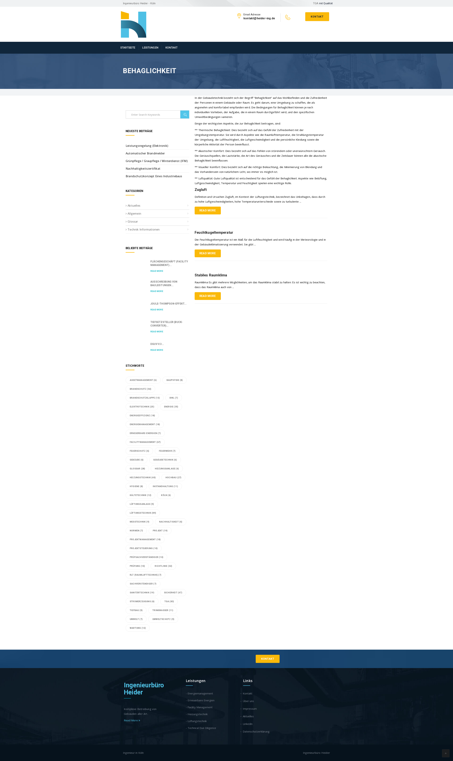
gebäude (136, 460)
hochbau (173, 477)
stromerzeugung (142, 601)
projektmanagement (145, 539)
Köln (166, 495)
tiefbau (136, 610)
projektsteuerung (143, 548)
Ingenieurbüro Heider (144, 689)
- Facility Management (199, 707)
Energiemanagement (145, 424)
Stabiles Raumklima (211, 275)
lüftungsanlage (142, 504)
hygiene (136, 486)
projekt (160, 530)
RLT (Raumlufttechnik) (145, 575)
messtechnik (139, 522)
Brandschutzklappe (145, 398)
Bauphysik (175, 380)
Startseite (127, 47)
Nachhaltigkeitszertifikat (143, 169)
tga (169, 601)
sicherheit (173, 592)
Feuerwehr (167, 451)
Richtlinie (163, 566)
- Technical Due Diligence (201, 728)
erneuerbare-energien (145, 433)
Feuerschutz (139, 451)
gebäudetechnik (165, 460)
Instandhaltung (165, 486)
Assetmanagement (143, 380)
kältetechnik (140, 495)
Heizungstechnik (143, 477)
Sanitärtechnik (142, 592)
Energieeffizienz (142, 415)
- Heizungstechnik (197, 714)
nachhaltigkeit (170, 522)
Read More (207, 210)
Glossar (133, 221)
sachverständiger (143, 584)
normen (136, 530)
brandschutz (140, 389)
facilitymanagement (145, 442)
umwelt (136, 619)
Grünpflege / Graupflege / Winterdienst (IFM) (157, 161)
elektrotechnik (142, 406)
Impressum (250, 708)
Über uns (248, 701)
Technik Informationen (144, 229)
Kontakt (317, 16)
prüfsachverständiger (146, 557)
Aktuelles (134, 206)
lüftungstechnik (143, 513)
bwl (174, 398)
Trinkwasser (162, 610)
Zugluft (201, 190)
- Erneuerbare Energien (200, 700)
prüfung (137, 566)
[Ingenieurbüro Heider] (133, 24)
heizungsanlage (167, 468)
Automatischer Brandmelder (145, 153)
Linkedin (248, 724)
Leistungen (150, 47)
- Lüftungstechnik (196, 721)
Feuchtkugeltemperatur (214, 232)
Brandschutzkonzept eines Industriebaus (154, 176)
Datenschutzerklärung (256, 731)
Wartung (138, 628)
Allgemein (134, 213)
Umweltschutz (163, 619)
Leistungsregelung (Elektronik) (147, 146)
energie (171, 406)
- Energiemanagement (199, 693)
